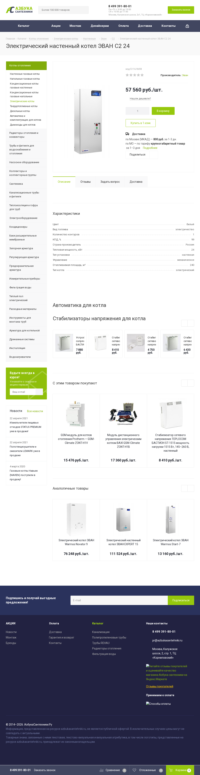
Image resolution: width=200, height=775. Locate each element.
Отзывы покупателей (159, 686)
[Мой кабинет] (187, 26)
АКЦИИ (10, 623)
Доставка (55, 632)
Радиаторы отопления (106, 648)
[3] (135, 75)
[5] (142, 75)
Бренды (11, 643)
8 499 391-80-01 (120, 6)
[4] (138, 75)
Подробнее (150, 147)
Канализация (101, 632)
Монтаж (11, 637)
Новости (11, 632)
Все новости (35, 411)
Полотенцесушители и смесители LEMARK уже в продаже (25, 451)
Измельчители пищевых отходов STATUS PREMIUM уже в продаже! (25, 427)
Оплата (54, 623)
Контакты (55, 643)
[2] (131, 75)
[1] (127, 75)
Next (191, 323)
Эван (185, 75)
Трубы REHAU (101, 643)
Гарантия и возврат (61, 637)
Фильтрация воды (104, 653)
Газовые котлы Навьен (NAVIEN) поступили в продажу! (24, 475)
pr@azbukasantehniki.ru (167, 640)
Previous (184, 323)
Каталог (98, 623)
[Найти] (84, 10)
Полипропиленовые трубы (109, 637)
